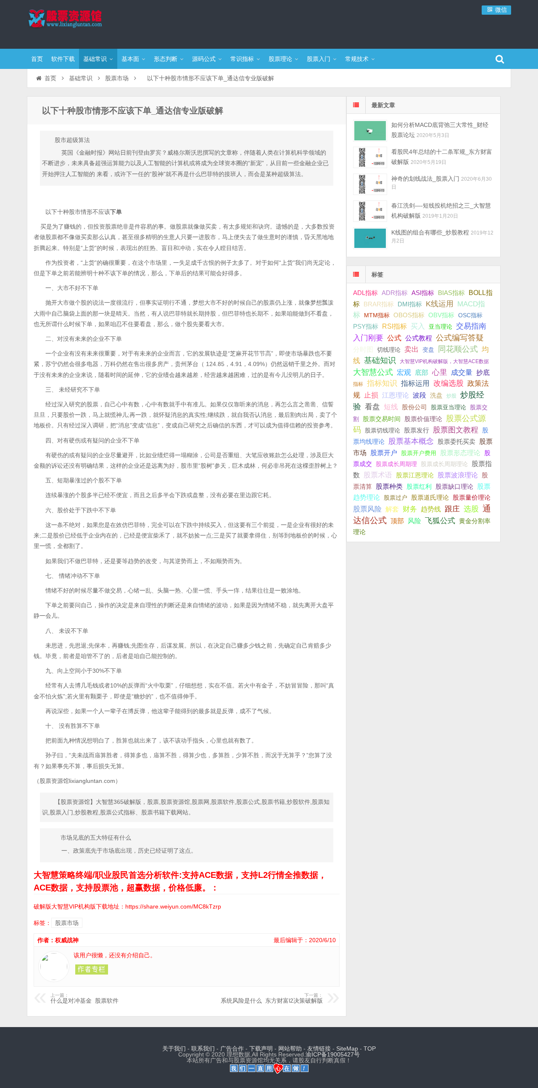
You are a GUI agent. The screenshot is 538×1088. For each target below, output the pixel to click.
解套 (392, 509)
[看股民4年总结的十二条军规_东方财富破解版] (370, 157)
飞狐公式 (440, 520)
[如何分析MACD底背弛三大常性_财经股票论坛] (370, 130)
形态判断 (165, 58)
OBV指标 (441, 315)
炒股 (451, 396)
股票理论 (280, 58)
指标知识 (382, 383)
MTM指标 (377, 315)
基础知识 (380, 360)
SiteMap (347, 1048)
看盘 (372, 407)
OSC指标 (470, 315)
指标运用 (415, 383)
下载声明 (261, 1048)
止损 (371, 395)
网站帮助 (290, 1048)
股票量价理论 (472, 497)
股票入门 (318, 58)
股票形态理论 (460, 452)
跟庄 (452, 509)
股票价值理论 (423, 418)
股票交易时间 (382, 419)
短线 (391, 407)
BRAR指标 (379, 304)
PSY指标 (365, 326)
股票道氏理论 (430, 497)
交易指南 (471, 326)
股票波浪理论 (458, 475)
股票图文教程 (455, 430)
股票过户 (395, 497)
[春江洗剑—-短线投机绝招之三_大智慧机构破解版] (370, 211)
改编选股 (448, 383)
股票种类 (389, 486)
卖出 (411, 349)
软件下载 (63, 58)
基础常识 (95, 58)
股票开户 (383, 452)
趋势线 (431, 509)
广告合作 (232, 1048)
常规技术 (357, 58)
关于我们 (174, 1048)
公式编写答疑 (460, 337)
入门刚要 (368, 338)
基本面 (130, 58)
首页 (37, 58)
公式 (394, 338)
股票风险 (367, 509)
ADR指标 (395, 292)
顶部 (397, 520)
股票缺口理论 (454, 486)
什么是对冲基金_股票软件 (84, 998)
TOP (370, 1048)
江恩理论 (395, 395)
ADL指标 (365, 293)
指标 (358, 384)
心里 (439, 372)
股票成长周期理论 (444, 464)
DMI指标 (410, 304)
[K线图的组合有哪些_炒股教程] (370, 238)
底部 (421, 372)
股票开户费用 (418, 453)
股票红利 (419, 486)
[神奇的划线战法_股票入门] (370, 184)
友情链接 (319, 1048)
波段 (419, 395)
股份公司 (414, 407)
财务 (410, 509)
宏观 (404, 372)
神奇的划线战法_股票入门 (425, 178)
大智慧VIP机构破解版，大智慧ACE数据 (444, 361)
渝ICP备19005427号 (333, 1054)
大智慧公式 (373, 372)
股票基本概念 (411, 441)
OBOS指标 (409, 315)
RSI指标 (394, 326)
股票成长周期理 (396, 464)
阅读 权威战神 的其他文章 (91, 969)
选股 (471, 509)
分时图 (363, 349)
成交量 (461, 372)
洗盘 (436, 395)
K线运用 (440, 304)
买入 (418, 326)
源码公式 (204, 58)
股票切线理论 (382, 430)
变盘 (428, 349)
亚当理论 (440, 326)
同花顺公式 (458, 349)
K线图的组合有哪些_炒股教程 (430, 232)
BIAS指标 (451, 292)
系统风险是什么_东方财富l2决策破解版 (272, 998)
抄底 (483, 372)
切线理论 (389, 349)
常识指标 (242, 58)
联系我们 (203, 1048)
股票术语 (378, 475)
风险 (414, 520)
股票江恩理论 (415, 475)
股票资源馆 (81, 23)
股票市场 (117, 78)
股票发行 (416, 430)
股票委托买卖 (456, 441)
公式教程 (418, 338)
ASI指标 (422, 293)
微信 (500, 9)
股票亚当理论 (448, 407)
